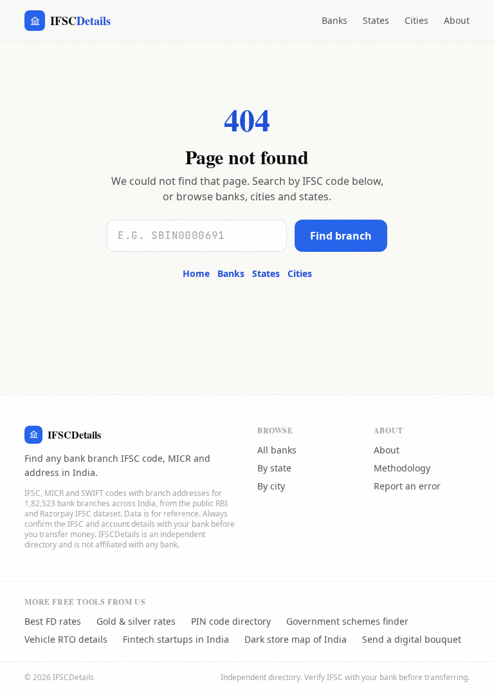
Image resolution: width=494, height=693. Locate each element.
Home (196, 273)
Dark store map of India (295, 639)
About (457, 20)
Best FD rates (52, 621)
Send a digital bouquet (411, 639)
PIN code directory (231, 621)
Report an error (407, 486)
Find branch (341, 236)
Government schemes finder (347, 621)
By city (271, 486)
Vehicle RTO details (65, 639)
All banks (277, 450)
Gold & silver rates (136, 621)
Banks (334, 20)
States (376, 20)
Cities (416, 20)
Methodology (402, 468)
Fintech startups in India (176, 639)
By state (274, 468)
